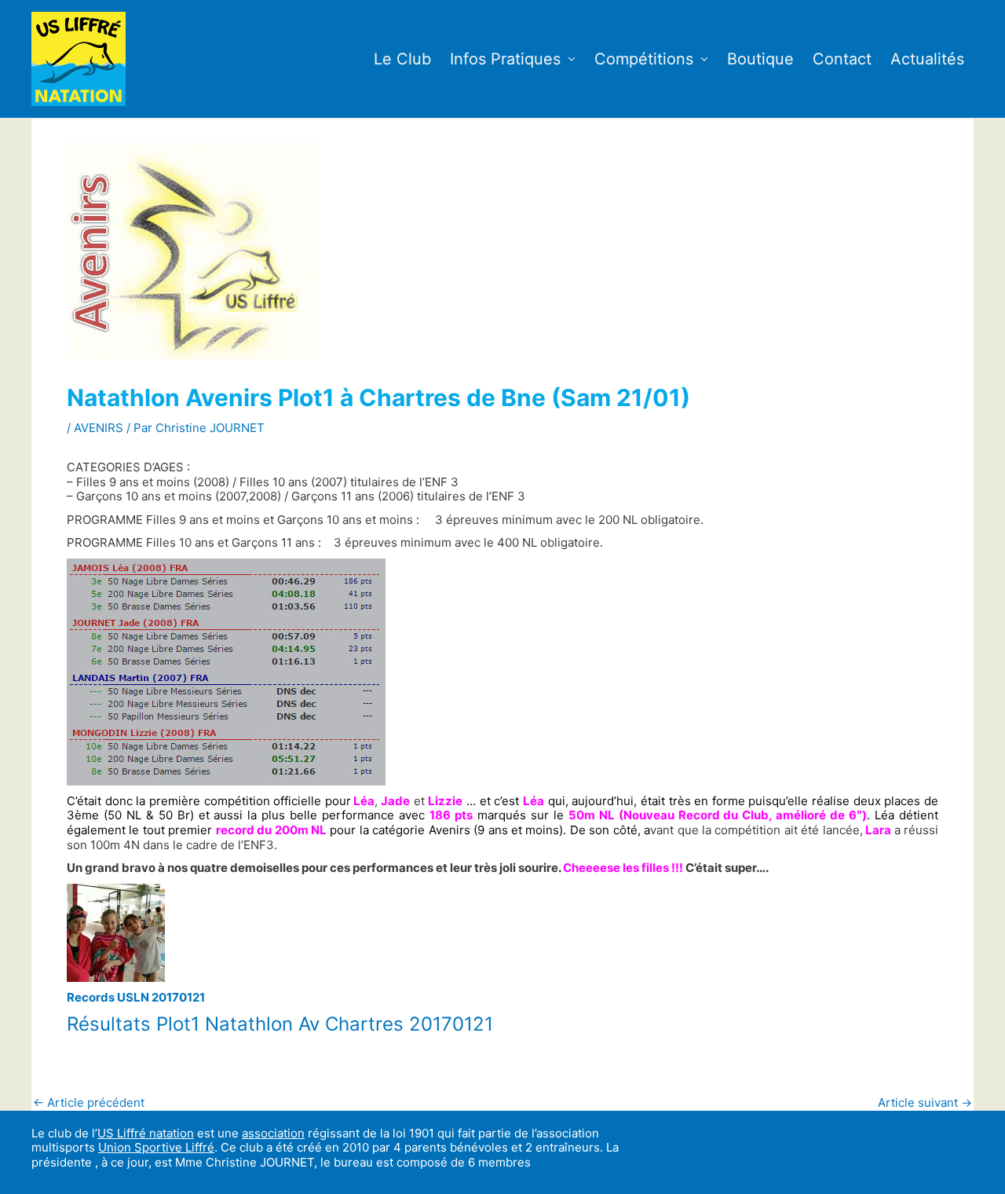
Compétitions (643, 58)
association (273, 1133)
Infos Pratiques (505, 58)
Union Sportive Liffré (156, 1147)
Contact (842, 58)
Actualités (927, 58)
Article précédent (88, 1102)
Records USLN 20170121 (136, 997)
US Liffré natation (145, 1133)
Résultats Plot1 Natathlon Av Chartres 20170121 (280, 1024)
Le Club (402, 58)
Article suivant (925, 1102)
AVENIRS (98, 427)
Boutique (760, 58)
